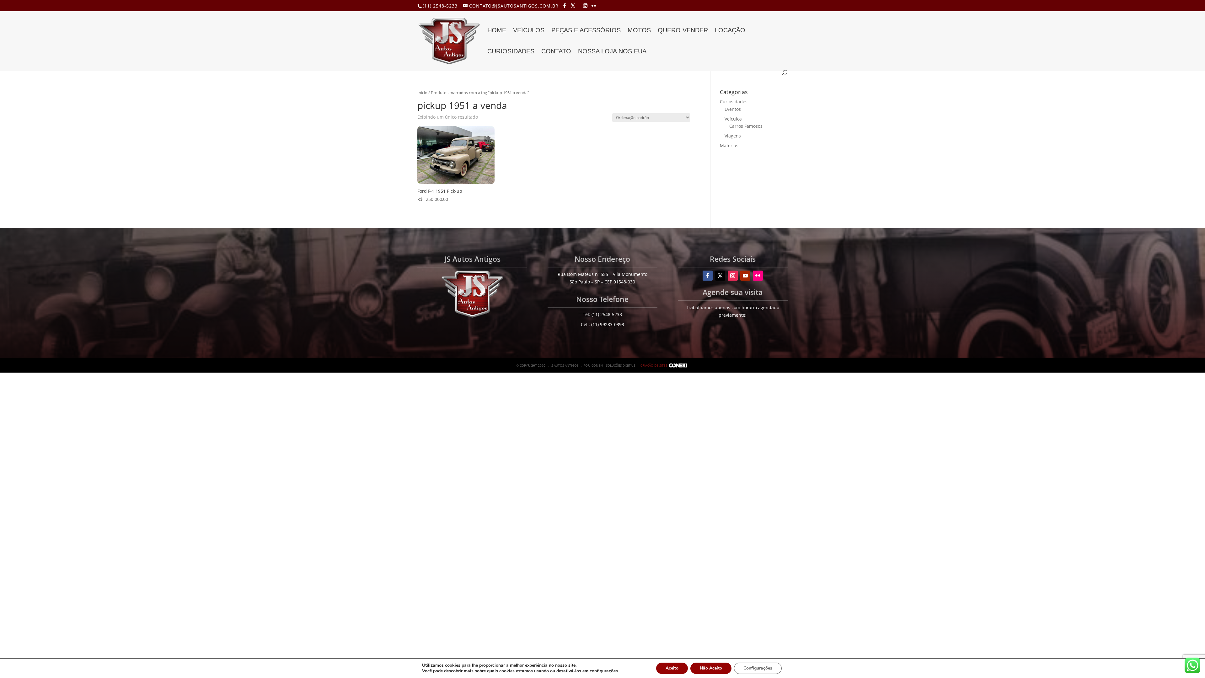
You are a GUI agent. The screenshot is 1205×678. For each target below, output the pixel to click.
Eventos (733, 109)
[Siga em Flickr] (758, 276)
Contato (556, 52)
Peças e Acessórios (586, 31)
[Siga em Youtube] (745, 276)
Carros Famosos (746, 126)
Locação (730, 31)
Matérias (729, 145)
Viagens (733, 136)
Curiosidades (510, 52)
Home (496, 31)
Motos (639, 31)
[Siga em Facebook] (708, 276)
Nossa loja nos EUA (612, 52)
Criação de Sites (653, 365)
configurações (604, 671)
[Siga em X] (720, 276)
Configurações (757, 668)
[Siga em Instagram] (733, 276)
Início (422, 92)
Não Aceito (711, 668)
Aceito (672, 668)
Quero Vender (683, 31)
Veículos (528, 31)
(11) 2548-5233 (440, 6)
